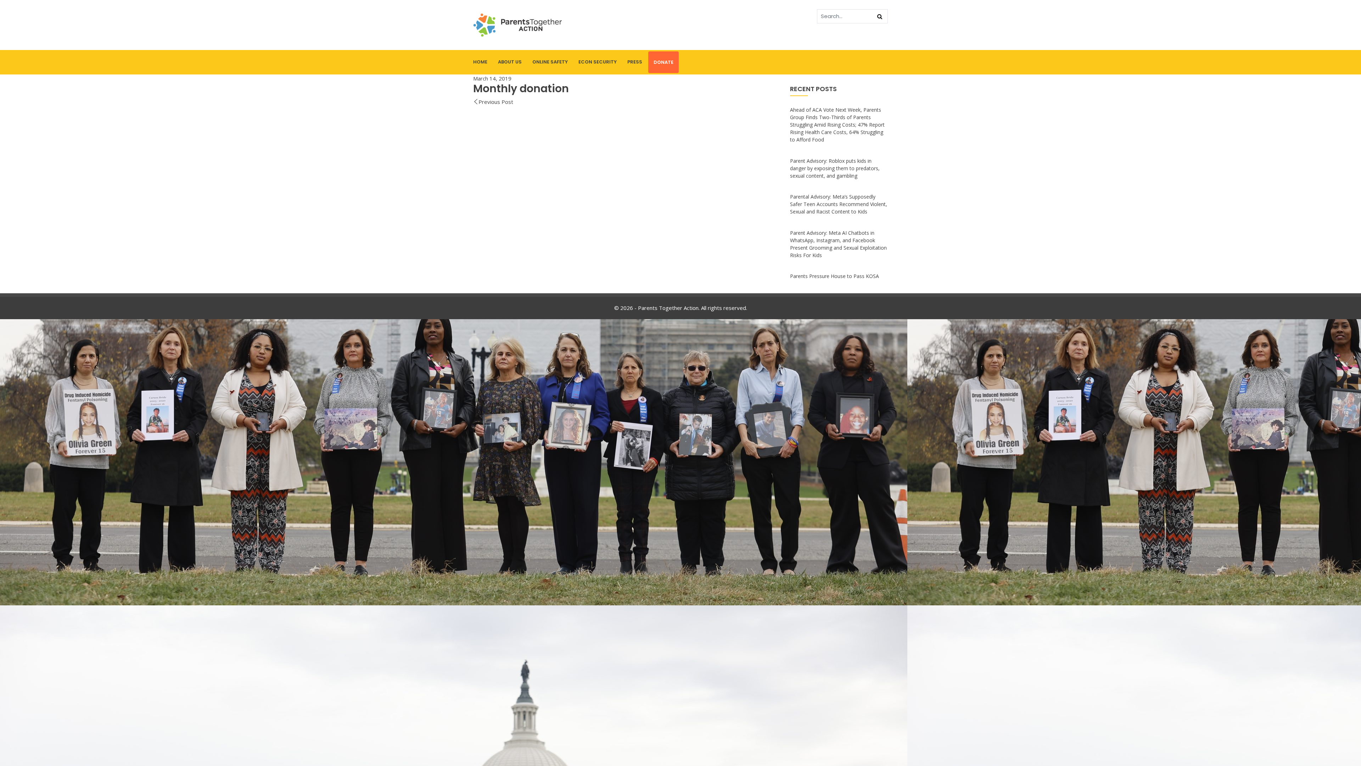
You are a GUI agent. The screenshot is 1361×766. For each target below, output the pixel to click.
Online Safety (550, 62)
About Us (510, 62)
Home (480, 62)
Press (634, 62)
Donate (663, 62)
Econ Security (597, 62)
